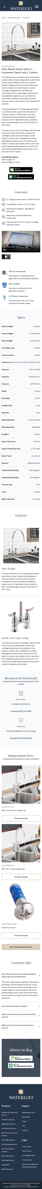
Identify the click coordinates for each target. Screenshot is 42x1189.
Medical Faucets (7, 1169)
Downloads (26, 1117)
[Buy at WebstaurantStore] (21, 1058)
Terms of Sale (26, 1160)
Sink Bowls (5, 1165)
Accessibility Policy (28, 1155)
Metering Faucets (8, 1160)
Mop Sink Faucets (8, 1156)
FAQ (23, 1126)
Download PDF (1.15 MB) (21, 711)
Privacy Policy (26, 1151)
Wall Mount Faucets (9, 1124)
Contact (25, 1130)
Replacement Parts (28, 1112)
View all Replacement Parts (21, 947)
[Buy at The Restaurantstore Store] (21, 1065)
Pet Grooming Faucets (9, 1144)
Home (3, 17)
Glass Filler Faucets (8, 1140)
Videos (24, 1121)
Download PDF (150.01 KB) (21, 738)
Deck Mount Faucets (14, 17)
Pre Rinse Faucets (8, 1119)
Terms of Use (26, 1146)
